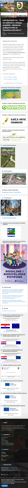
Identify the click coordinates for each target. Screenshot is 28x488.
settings (12, 483)
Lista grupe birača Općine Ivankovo (9, 310)
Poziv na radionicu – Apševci (10, 77)
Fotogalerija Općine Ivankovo (9, 218)
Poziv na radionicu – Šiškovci (10, 79)
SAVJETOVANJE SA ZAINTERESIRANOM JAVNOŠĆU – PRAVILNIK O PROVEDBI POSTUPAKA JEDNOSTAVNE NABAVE (13, 301)
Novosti (13, 83)
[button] (2, 5)
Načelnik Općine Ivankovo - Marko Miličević (11, 192)
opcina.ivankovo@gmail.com (14, 474)
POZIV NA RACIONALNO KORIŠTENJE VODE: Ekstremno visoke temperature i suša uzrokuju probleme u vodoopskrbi (13, 297)
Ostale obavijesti (18, 83)
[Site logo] (14, 10)
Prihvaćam (5, 485)
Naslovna (4, 33)
